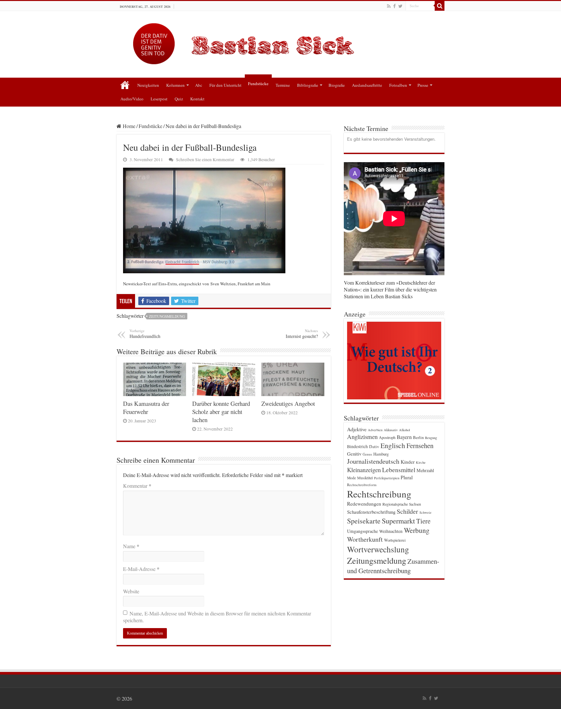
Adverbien (375, 430)
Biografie (337, 85)
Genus (367, 454)
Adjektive (357, 429)
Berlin (418, 437)
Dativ (374, 446)
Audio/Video (131, 99)
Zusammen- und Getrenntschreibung (393, 566)
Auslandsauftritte (367, 85)
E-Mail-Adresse (141, 569)
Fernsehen (419, 445)
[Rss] (388, 6)
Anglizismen (362, 436)
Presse (423, 85)
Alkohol (404, 430)
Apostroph (387, 437)
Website (131, 591)
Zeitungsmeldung (167, 316)
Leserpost (159, 99)
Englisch (392, 445)
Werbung (417, 530)
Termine (283, 85)
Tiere (423, 520)
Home (128, 125)
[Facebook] (394, 6)
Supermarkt (398, 520)
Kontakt (197, 99)
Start (125, 84)
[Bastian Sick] (280, 42)
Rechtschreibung (379, 493)
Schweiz (425, 512)
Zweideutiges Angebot (288, 403)
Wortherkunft (365, 539)
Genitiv (354, 453)
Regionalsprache (395, 504)
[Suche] (439, 6)
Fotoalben (398, 85)
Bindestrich (357, 446)
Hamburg (381, 454)
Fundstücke (258, 83)
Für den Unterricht (225, 85)
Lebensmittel (398, 470)
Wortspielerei (394, 540)
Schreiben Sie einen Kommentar (205, 159)
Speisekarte (363, 520)
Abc (198, 85)
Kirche (421, 462)
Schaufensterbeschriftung (371, 512)
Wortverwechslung (378, 549)
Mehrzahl (425, 470)
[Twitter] (400, 6)
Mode (351, 477)
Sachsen (415, 504)
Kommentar (137, 485)
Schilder (407, 511)
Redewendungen (364, 503)
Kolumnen (175, 85)
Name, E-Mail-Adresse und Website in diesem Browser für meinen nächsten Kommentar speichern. (217, 617)
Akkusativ (391, 430)
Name (131, 546)
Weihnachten (391, 531)
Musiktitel (365, 477)
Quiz (179, 99)
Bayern (404, 437)
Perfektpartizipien (386, 478)
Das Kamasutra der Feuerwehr (146, 407)
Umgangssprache (362, 531)
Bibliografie (307, 85)
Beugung (431, 437)
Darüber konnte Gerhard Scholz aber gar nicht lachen (221, 411)
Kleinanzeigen (364, 470)
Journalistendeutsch (373, 461)
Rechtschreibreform (362, 484)
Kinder (408, 461)
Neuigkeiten (148, 85)
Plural (407, 477)
